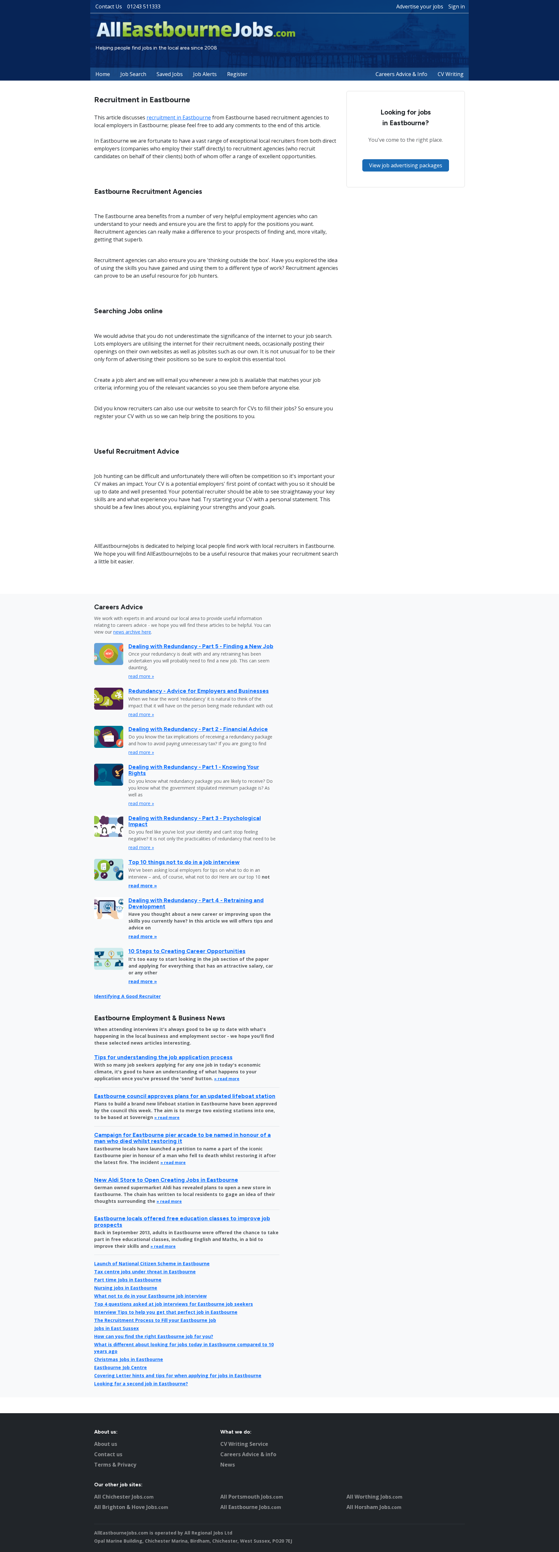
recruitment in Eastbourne (179, 117)
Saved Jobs (170, 74)
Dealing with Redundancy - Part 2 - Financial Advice (198, 729)
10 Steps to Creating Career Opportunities (187, 951)
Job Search (133, 74)
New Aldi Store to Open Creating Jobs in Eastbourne (166, 1179)
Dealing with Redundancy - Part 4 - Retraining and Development (196, 903)
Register (237, 74)
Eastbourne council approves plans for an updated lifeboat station (184, 1095)
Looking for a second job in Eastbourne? (141, 1383)
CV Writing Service (244, 1443)
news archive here (132, 632)
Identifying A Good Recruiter (127, 996)
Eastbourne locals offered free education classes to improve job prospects (182, 1221)
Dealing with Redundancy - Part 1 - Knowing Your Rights (193, 769)
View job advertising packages (405, 165)
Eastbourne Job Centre (120, 1367)
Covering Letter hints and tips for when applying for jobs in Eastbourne (177, 1375)
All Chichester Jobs (124, 1496)
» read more (226, 1078)
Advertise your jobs (419, 6)
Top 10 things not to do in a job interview (184, 862)
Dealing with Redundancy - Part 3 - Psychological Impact (194, 821)
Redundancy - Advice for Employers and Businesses (198, 690)
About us (105, 1443)
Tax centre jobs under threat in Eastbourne (145, 1272)
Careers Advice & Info (401, 74)
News (227, 1464)
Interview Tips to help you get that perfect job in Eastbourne (165, 1312)
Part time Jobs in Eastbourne (127, 1280)
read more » (141, 676)
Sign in (456, 6)
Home (102, 74)
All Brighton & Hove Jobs (131, 1507)
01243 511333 (143, 6)
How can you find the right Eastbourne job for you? (153, 1336)
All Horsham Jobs (373, 1507)
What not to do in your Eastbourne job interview (150, 1296)
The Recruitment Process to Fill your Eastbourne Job (155, 1320)
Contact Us (108, 6)
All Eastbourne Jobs (250, 1507)
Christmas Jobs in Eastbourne (128, 1359)
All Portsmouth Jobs (251, 1496)
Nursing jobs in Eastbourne (125, 1288)
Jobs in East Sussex (116, 1328)
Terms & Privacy (115, 1464)
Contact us (108, 1454)
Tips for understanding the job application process (163, 1057)
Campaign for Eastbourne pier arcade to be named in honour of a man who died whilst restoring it (182, 1137)
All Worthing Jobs (374, 1496)
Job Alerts (205, 74)
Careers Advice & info (248, 1454)
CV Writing (451, 74)
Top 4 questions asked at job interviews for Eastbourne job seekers (173, 1304)
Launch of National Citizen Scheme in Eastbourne (152, 1263)
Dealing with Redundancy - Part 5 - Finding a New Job (200, 646)
